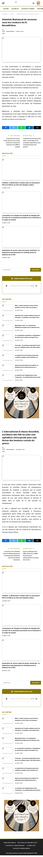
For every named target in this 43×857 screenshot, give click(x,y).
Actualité (15, 9)
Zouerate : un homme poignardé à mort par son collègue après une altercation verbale (27, 347)
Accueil (6, 9)
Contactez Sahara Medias (21, 848)
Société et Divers (28, 9)
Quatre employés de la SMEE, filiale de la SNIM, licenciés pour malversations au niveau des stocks (31, 555)
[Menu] (3, 3)
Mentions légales (10, 843)
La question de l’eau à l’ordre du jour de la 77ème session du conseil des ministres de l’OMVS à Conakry (11, 142)
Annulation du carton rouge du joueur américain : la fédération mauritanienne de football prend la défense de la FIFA (21, 252)
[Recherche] (33, 3)
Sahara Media (10, 31)
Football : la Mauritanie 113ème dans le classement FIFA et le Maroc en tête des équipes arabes (21, 183)
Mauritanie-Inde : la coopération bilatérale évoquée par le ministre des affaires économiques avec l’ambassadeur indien (27, 328)
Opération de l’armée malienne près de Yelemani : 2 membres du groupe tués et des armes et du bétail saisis (28, 317)
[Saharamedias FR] (21, 3)
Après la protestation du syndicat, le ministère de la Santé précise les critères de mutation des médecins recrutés (26, 368)
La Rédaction (31, 845)
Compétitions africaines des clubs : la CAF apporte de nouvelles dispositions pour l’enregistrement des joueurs (32, 142)
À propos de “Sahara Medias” (15, 845)
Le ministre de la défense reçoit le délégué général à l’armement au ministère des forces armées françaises (11, 555)
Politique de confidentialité (27, 843)
